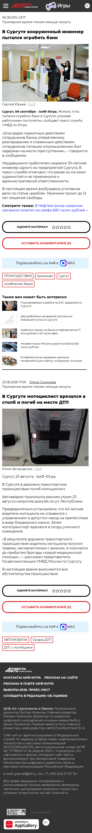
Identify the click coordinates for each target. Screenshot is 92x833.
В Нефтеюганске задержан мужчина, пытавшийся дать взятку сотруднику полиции (51, 359)
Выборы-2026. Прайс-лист (26, 690)
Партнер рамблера (40, 812)
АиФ (32, 104)
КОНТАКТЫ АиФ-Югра (22, 678)
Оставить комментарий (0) (46, 243)
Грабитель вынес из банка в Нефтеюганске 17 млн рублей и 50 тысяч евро (51, 331)
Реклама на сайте (61, 678)
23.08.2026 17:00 (14, 382)
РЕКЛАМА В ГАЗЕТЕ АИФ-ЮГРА (28, 684)
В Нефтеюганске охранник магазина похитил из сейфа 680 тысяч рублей (43, 208)
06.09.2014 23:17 (13, 17)
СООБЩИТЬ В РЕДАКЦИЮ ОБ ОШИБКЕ (35, 696)
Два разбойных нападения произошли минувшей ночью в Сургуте (46, 318)
